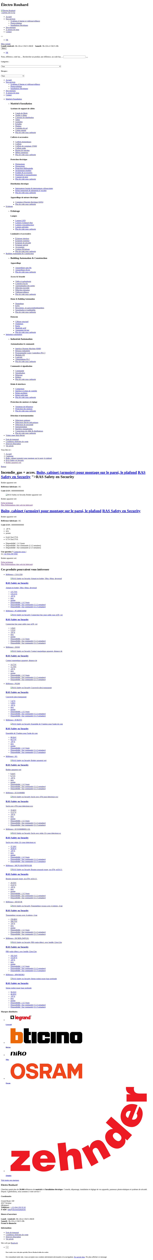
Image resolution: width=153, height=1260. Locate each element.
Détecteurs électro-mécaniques (26, 422)
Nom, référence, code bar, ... (11, 57)
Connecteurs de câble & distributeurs (29, 431)
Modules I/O (20, 355)
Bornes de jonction (22, 150)
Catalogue (9, 456)
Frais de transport (12, 439)
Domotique (19, 304)
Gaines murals (20, 130)
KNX (17, 306)
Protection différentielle (24, 168)
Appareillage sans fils (23, 268)
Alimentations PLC (22, 359)
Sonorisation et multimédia (25, 310)
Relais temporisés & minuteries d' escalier (30, 191)
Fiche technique (7, 503)
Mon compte (6, 44)
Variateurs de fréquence (24, 407)
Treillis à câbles (21, 115)
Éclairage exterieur (22, 241)
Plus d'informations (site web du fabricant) (17, 505)
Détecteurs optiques (22, 420)
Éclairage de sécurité (23, 243)
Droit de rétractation (13, 444)
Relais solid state (21, 395)
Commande (19, 371)
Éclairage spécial (21, 245)
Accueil (9, 454)
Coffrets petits (20, 148)
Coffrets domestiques (23, 142)
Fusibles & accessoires (23, 173)
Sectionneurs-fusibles (23, 171)
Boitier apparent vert (13, 462)
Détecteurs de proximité (24, 425)
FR (7, 40)
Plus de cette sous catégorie (25, 133)
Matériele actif (20, 328)
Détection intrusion (22, 290)
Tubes (17, 120)
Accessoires (19, 247)
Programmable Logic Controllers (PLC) (30, 353)
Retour (3, 467)
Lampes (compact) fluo (24, 223)
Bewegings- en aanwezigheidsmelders (29, 308)
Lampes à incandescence (24, 225)
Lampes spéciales (21, 227)
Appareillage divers (22, 270)
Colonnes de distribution (24, 118)
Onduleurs (19, 324)
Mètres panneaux (21, 153)
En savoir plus (79, 1257)
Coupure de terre (21, 177)
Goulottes (19, 122)
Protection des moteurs (23, 409)
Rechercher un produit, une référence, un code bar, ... (43, 57)
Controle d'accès (21, 284)
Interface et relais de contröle (26, 391)
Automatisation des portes (25, 286)
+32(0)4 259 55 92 (8, 13)
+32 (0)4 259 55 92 (18, 1207)
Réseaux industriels (22, 351)
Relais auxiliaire (21, 393)
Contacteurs (19, 389)
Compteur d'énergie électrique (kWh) (29, 202)
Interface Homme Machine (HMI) (28, 349)
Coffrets (18, 144)
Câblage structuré (21, 322)
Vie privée (10, 446)
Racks (17, 326)
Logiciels (18, 357)
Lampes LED (20, 221)
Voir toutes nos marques (10, 1180)
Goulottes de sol (21, 128)
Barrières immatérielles (24, 429)
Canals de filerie (21, 113)
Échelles (18, 124)
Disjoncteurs (20, 164)
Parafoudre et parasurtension (26, 175)
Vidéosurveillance (22, 292)
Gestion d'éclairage (22, 249)
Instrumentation (21, 427)
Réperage (18, 375)
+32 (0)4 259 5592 (10, 554)
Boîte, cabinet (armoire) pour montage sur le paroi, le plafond (29, 458)
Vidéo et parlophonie (23, 281)
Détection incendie (22, 288)
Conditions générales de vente (17, 442)
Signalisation (20, 373)
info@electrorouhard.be (17, 1210)
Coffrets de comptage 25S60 (26, 146)
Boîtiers (18, 377)
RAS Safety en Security (15, 460)
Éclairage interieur (22, 239)
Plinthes (18, 126)
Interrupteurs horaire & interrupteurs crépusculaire (34, 188)
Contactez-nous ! (20, 552)
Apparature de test (22, 330)
